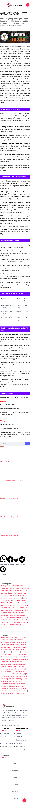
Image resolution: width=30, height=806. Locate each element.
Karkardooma (5, 657)
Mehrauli (12, 662)
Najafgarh (22, 664)
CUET (10, 593)
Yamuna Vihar (20, 693)
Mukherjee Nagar (6, 664)
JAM (15, 603)
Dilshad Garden (14, 645)
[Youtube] (15, 790)
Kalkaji (24, 654)
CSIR (6, 593)
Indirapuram (16, 652)
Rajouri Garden (10, 679)
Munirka (15, 664)
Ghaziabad (24, 647)
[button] (3, 560)
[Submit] (27, 443)
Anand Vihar (14, 637)
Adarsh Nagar (5, 637)
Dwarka (22, 645)
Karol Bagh (14, 657)
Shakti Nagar (20, 684)
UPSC (9, 627)
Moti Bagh (19, 662)
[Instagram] (15, 769)
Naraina (9, 667)
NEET (2, 613)
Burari (12, 642)
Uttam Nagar (5, 691)
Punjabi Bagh (21, 674)
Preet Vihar (12, 674)
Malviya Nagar (23, 659)
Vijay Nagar (4, 693)
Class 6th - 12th (22, 591)
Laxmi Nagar (14, 659)
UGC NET (4, 627)
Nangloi (3, 667)
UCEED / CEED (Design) (17, 625)
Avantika (12, 640)
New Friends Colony (7, 669)
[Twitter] (15, 776)
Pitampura (4, 674)
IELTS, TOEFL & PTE (6, 603)
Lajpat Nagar (5, 659)
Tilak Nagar (22, 689)
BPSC (24, 588)
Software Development (15, 620)
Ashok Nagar (24, 637)
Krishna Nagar (23, 657)
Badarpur (19, 640)
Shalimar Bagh (5, 686)
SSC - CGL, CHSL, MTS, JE (14, 622)
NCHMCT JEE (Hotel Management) (16, 610)
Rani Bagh (19, 679)
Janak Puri (24, 652)
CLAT (2, 593)
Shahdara (4, 684)
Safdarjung (4, 681)
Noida (25, 669)
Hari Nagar (19, 650)
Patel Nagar (23, 671)
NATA (2, 610)
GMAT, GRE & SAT (22, 600)
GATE (14, 600)
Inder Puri (8, 652)
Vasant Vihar (23, 691)
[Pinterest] (15, 783)
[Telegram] (15, 797)
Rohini (25, 679)
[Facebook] (15, 762)
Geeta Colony (15, 647)
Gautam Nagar (5, 647)
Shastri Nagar (15, 686)
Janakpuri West (6, 654)
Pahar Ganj (4, 671)
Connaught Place (20, 642)
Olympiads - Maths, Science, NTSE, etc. (13, 615)
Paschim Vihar (13, 671)
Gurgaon (11, 650)
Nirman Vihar (18, 669)
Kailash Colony (16, 654)
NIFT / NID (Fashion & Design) (14, 613)
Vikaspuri (12, 693)
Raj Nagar (9, 676)
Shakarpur (11, 684)
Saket (10, 681)
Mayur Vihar (4, 662)
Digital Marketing (16, 598)
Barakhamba (5, 642)
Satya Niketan (17, 681)
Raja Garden (17, 676)
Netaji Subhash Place (19, 667)
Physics (3, 617)
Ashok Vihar (4, 640)
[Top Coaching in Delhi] (15, 5)
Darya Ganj (4, 645)
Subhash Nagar (13, 689)
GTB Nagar (4, 650)
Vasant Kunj (14, 691)
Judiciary (11, 605)
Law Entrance (19, 605)
